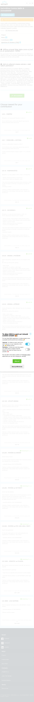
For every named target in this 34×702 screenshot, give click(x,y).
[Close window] (30, 334)
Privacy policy (26, 354)
